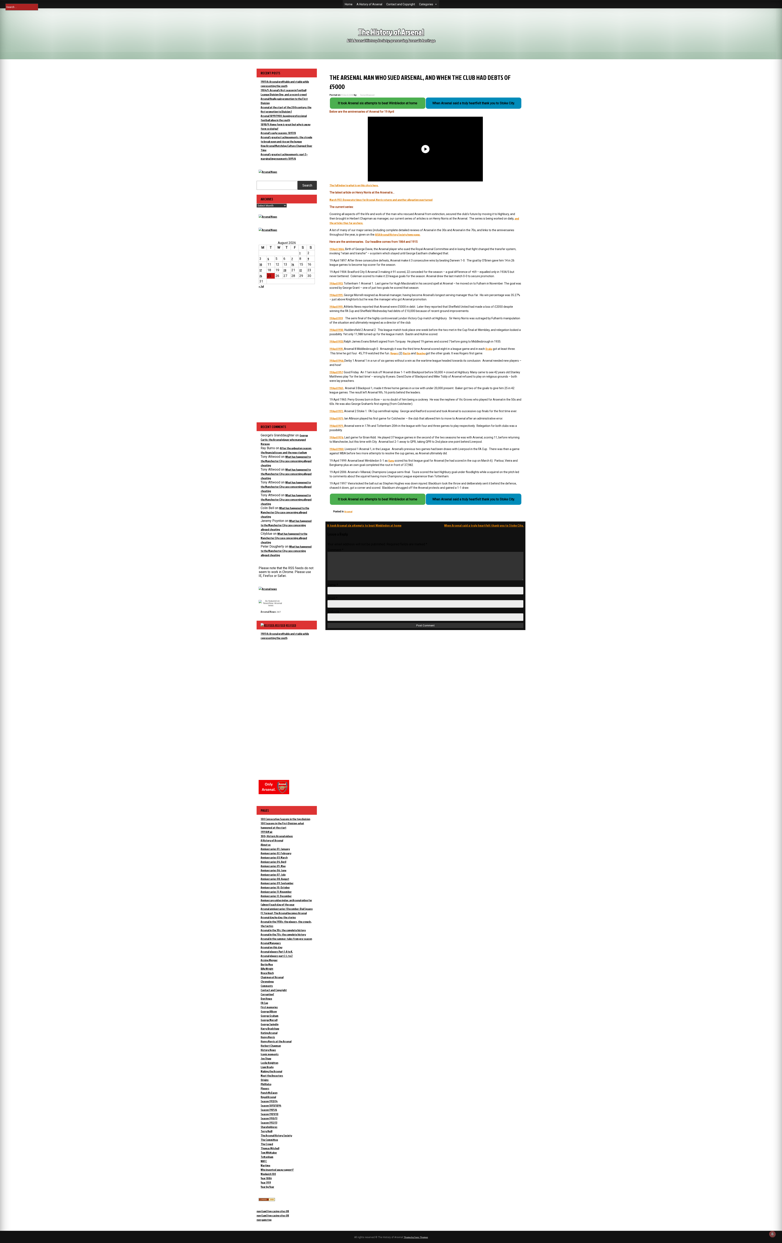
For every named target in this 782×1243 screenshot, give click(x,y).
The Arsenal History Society (276, 1135)
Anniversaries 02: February (276, 853)
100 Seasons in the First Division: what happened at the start (282, 825)
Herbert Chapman (271, 1046)
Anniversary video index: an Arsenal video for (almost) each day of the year (286, 902)
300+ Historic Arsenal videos (277, 836)
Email (332, 598)
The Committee (269, 1140)
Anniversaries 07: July (273, 874)
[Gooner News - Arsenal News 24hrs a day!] (268, 230)
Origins (265, 1080)
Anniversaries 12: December (276, 896)
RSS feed (291, 625)
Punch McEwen (269, 1093)
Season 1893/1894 (271, 1105)
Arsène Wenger (269, 960)
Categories (426, 4)
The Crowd (267, 1144)
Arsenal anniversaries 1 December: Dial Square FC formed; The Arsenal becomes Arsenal (287, 911)
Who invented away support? (277, 1170)
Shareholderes (269, 1127)
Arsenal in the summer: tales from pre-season (286, 939)
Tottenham (267, 1157)
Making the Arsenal (271, 1071)
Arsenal (348, 511)
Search (307, 185)
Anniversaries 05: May (273, 866)
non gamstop (264, 1220)
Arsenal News (268, 612)
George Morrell (269, 1020)
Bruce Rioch (267, 973)
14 (292, 264)
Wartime (265, 1165)
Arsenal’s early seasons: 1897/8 (278, 133)
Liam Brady (267, 1067)
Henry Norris (268, 1037)
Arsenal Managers (271, 943)
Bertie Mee (267, 964)
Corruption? (267, 994)
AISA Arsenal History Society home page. (397, 234)
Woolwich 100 (268, 1174)
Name (332, 585)
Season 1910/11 (269, 1118)
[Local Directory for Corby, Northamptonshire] (267, 1200)
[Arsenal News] (268, 172)
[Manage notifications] (772, 1234)
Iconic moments (270, 1054)
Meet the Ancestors (272, 1075)
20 (284, 270)
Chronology (267, 981)
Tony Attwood (367, 95)
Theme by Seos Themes (416, 1237)
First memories (269, 1007)
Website (333, 611)
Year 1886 (266, 1178)
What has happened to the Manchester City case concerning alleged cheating (286, 461)
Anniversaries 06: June (273, 870)
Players (265, 1088)
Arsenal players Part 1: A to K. (277, 951)
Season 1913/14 (269, 1101)
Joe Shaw (266, 1058)
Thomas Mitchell (270, 1148)
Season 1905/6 (269, 1110)
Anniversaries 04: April (273, 862)
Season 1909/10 (269, 1114)
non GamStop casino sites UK (273, 1211)
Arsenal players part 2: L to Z (277, 956)
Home (349, 4)
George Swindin (269, 1024)
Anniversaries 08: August (275, 879)
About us (266, 845)
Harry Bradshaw (270, 1028)
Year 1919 (266, 1182)
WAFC (264, 1161)
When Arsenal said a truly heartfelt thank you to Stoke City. (484, 525)
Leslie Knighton (269, 1063)
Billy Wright (267, 969)
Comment (335, 550)
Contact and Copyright (400, 4)
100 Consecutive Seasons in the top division (285, 819)
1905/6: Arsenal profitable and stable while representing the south (285, 636)
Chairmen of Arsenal (272, 977)
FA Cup (264, 1003)
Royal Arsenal (268, 1097)
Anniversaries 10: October (275, 887)
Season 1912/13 (269, 1122)
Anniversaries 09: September (277, 883)
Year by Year (267, 1187)
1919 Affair (266, 832)
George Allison (269, 1011)
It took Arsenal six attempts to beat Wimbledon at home (364, 525)
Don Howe (266, 998)
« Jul (261, 286)
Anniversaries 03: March (274, 857)
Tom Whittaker (269, 1152)
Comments (267, 986)
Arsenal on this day (271, 947)
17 (260, 270)
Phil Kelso (266, 1084)
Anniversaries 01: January (275, 849)
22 (300, 270)
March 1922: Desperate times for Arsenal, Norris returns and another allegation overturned (381, 200)
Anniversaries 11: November (276, 892)
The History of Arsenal (391, 31)
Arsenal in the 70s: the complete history (283, 934)
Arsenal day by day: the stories (278, 917)
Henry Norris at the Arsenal (276, 1041)
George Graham (269, 1016)
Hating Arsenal (269, 1033)
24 (260, 276)
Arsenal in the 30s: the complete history (283, 930)
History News (268, 1050)
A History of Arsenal (369, 4)
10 (260, 264)
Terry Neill (266, 1131)
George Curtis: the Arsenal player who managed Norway (284, 439)
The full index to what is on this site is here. (353, 185)
